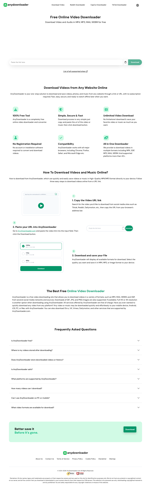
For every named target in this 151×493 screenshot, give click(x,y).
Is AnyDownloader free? (21, 340)
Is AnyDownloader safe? (22, 369)
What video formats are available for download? (32, 407)
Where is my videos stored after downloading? (31, 350)
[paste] (125, 62)
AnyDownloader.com (27, 231)
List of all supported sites (74, 71)
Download (129, 429)
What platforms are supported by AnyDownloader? (33, 379)
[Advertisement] (75, 42)
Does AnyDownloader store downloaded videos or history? (37, 360)
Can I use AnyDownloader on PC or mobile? (30, 398)
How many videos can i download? (26, 388)
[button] (137, 5)
